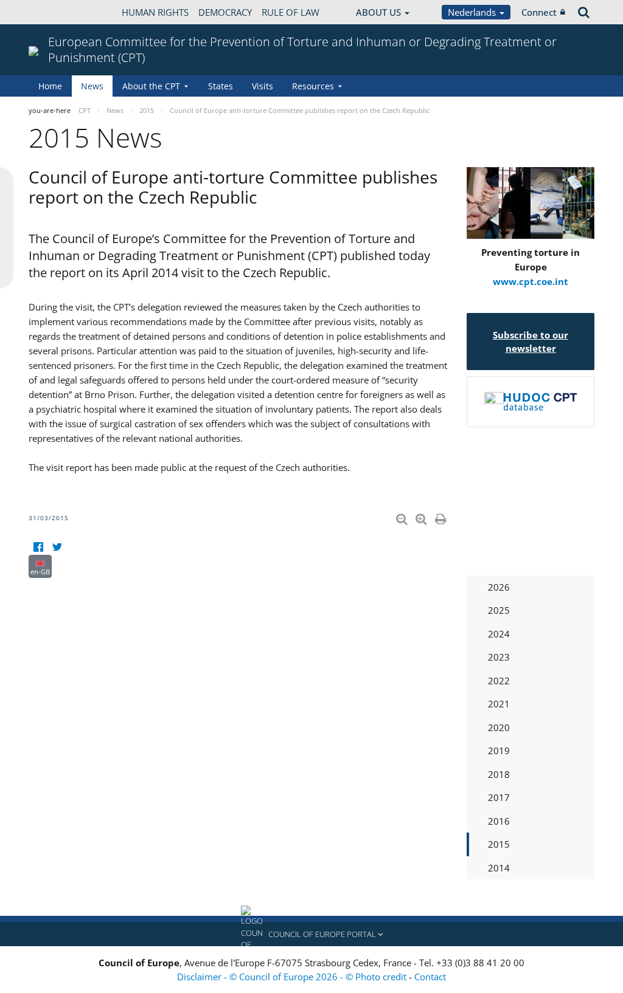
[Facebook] (38, 547)
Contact (430, 977)
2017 (499, 797)
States (220, 86)
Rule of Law (290, 12)
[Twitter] (56, 547)
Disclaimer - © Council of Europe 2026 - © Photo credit (293, 977)
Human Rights (155, 12)
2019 (499, 750)
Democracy (225, 12)
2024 (499, 634)
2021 (499, 704)
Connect (539, 12)
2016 (499, 821)
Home (50, 86)
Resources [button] (313, 86)
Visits (262, 86)
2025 (499, 610)
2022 (499, 681)
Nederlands (473, 12)
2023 (499, 657)
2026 (499, 587)
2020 (499, 727)
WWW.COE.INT (59, 12)
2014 (499, 868)
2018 (499, 774)
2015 (499, 844)
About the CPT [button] (151, 86)
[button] (311, 934)
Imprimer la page (441, 516)
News (92, 86)
